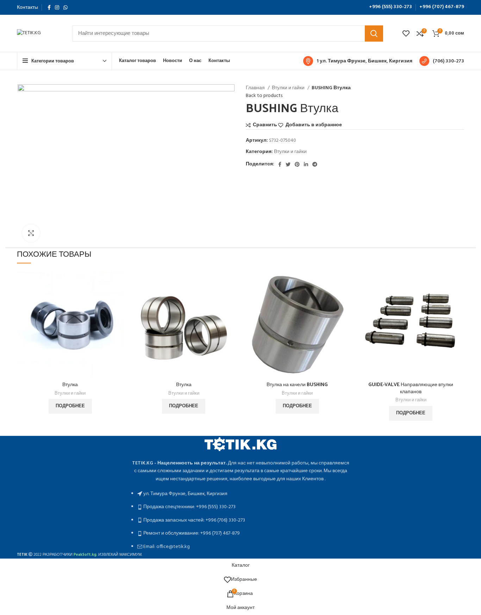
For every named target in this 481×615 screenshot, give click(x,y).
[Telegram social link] (314, 164)
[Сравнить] (118, 282)
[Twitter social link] (288, 164)
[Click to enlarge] (31, 233)
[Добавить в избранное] (118, 314)
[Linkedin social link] (306, 164)
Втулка (70, 384)
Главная (256, 88)
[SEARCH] (374, 33)
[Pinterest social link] (297, 164)
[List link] (240, 493)
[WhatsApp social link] (65, 7)
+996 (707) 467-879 (441, 7)
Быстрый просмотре (118, 298)
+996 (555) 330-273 (390, 7)
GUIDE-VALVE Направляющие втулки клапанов (410, 388)
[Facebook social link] (49, 7)
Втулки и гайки (289, 88)
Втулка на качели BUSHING (297, 384)
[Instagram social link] (57, 7)
